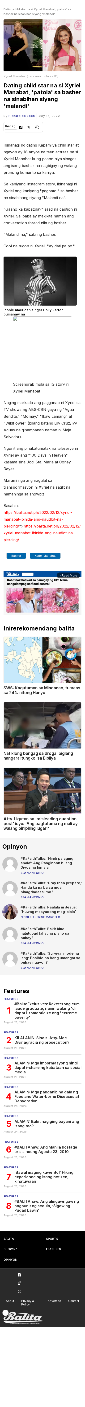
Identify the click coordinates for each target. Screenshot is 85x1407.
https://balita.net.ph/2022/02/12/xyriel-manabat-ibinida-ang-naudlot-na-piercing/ (38, 519)
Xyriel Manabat (45, 555)
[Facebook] (20, 128)
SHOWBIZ (10, 1249)
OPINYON (10, 1259)
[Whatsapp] (37, 128)
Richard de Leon (21, 116)
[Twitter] (29, 128)
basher (16, 555)
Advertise (54, 1301)
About (10, 1301)
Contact (73, 1301)
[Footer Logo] (22, 1317)
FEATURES (53, 1249)
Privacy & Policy (27, 1302)
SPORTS (52, 1238)
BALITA (9, 1238)
